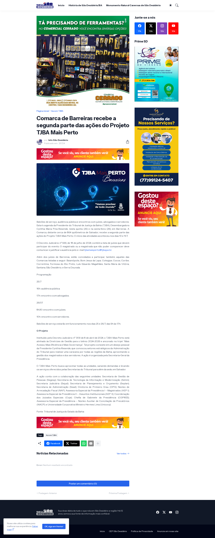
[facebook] (157, 512)
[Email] (91, 443)
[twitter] (164, 512)
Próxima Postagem (118, 493)
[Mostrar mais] (98, 443)
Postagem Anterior (48, 493)
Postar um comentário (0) (83, 483)
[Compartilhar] (126, 142)
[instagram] (177, 512)
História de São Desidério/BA (85, 5)
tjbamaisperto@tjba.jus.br (97, 249)
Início (61, 5)
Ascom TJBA (57, 111)
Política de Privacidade (142, 531)
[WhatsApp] (84, 443)
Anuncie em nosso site (167, 531)
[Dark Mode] (169, 5)
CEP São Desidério (118, 531)
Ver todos (121, 453)
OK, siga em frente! (54, 526)
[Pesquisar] (175, 5)
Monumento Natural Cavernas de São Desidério (133, 5)
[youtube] (170, 512)
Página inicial (43, 111)
